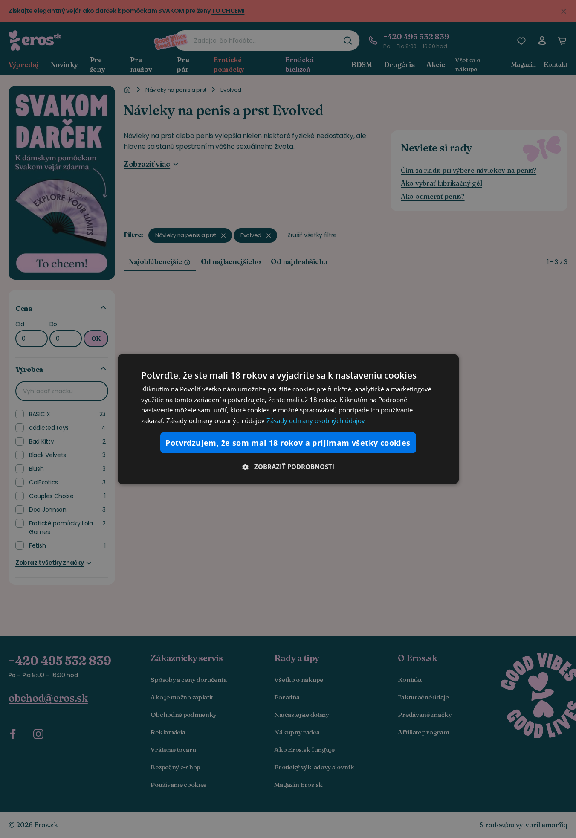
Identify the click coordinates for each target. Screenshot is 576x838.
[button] (288, 466)
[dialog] (288, 419)
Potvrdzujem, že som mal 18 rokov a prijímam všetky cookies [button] (287, 443)
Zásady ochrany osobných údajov (315, 420)
